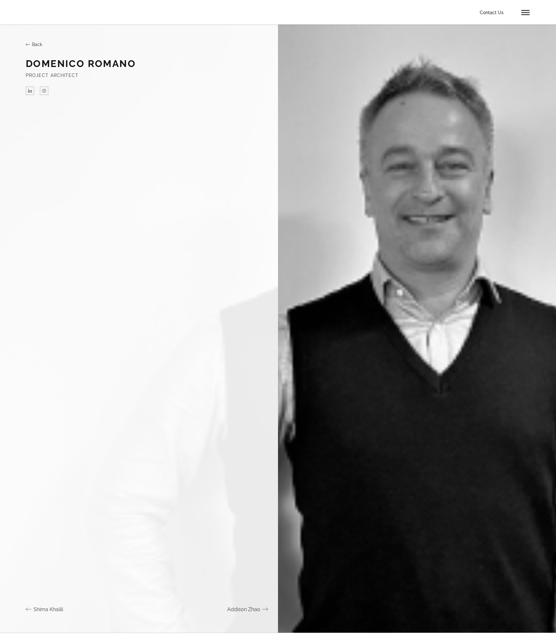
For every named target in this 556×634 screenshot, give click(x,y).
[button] (525, 12)
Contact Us (492, 12)
